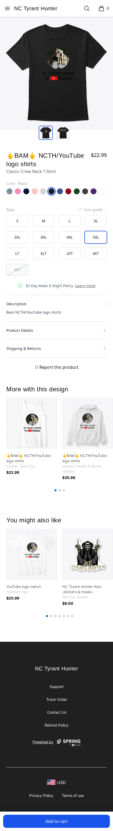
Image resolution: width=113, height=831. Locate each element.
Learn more (85, 285)
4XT (17, 269)
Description (16, 303)
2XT (69, 253)
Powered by (43, 742)
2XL (17, 237)
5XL (96, 237)
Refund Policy (56, 725)
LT (17, 253)
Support (57, 686)
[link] (32, 423)
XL (96, 220)
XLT (43, 253)
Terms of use (73, 795)
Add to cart (56, 821)
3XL (43, 237)
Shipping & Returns (23, 348)
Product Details (19, 330)
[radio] (17, 221)
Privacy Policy (41, 795)
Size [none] (10, 210)
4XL (69, 237)
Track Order (56, 699)
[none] (90, 209)
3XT (96, 253)
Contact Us (56, 712)
